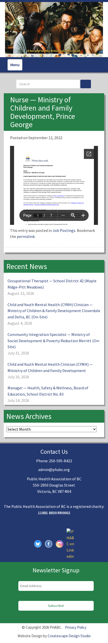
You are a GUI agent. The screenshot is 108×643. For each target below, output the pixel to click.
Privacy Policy (75, 627)
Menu (15, 64)
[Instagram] (59, 543)
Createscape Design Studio (69, 635)
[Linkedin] (70, 543)
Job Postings (63, 230)
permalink (26, 236)
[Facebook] (48, 543)
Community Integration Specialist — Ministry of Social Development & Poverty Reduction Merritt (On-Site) (54, 340)
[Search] (85, 84)
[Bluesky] (38, 543)
